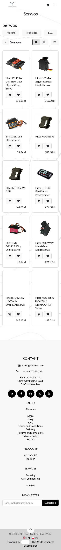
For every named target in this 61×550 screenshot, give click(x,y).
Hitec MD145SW (44, 136)
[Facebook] (21, 394)
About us (31, 408)
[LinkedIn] (12, 394)
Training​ (30, 485)
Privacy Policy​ (31, 435)
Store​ (30, 415)
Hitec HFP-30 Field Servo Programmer (42, 191)
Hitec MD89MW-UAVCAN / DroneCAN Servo (15, 301)
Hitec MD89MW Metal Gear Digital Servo (44, 246)
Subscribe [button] (50, 502)
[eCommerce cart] (47, 4)
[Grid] (36, 42)
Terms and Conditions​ (30, 425)
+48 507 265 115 (32, 371)
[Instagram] (30, 394)
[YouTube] (49, 394)
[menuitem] (26, 537)
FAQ (30, 422)
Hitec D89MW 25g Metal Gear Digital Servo (44, 82)
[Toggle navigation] (55, 4)
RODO (30, 439)
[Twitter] (40, 394)
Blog (30, 419)
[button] (9, 95)
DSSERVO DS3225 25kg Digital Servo (13, 246)
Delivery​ (30, 429)
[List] (44, 42)
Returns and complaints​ (31, 432)
